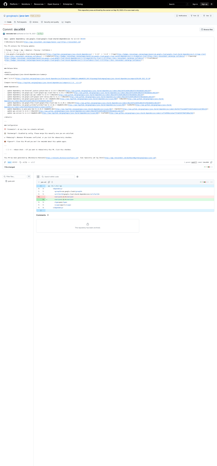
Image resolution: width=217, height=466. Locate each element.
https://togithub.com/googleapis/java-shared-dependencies (69, 54)
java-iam (24, 15)
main (9, 162)
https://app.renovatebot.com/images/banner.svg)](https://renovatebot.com (52, 42)
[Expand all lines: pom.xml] (52, 182)
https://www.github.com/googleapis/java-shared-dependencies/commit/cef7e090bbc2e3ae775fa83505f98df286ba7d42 (151, 113)
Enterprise (67, 4)
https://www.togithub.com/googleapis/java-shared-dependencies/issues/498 (88, 99)
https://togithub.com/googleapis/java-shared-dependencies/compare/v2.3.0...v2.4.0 (49, 82)
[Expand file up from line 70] (40, 186)
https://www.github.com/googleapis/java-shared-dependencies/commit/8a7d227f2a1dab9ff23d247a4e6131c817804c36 (165, 109)
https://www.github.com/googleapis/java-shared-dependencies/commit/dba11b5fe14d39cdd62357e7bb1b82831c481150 (108, 91)
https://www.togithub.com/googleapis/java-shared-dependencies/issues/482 (84, 109)
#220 (83, 39)
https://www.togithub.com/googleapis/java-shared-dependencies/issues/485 (70, 113)
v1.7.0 (25, 162)
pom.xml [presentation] (11, 181)
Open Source (53, 4)
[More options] (211, 182)
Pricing (79, 4)
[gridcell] (125, 186)
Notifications (183, 15)
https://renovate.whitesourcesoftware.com (62, 158)
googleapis (12, 15)
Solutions (26, 4)
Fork (196, 15)
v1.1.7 (33, 162)
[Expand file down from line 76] (40, 210)
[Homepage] (5, 4)
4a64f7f (194, 162)
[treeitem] (17, 181)
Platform (14, 4)
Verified (40, 34)
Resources (39, 4)
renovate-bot (11, 34)
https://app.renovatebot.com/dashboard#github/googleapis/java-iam (130, 158)
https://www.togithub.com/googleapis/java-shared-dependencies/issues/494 (96, 105)
